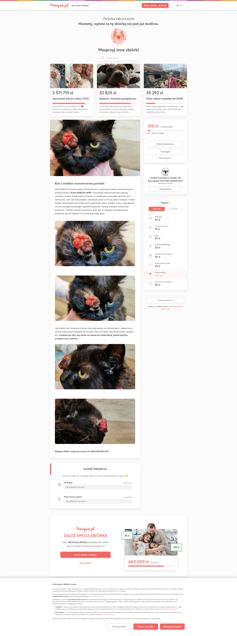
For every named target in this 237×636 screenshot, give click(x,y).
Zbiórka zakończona (165, 144)
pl (178, 5)
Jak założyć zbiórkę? (80, 5)
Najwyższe (173, 209)
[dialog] (118, 607)
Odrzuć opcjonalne (146, 626)
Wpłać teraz (159, 275)
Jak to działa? (85, 563)
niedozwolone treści (175, 306)
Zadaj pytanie (165, 189)
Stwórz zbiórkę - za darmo (155, 5)
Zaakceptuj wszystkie (172, 626)
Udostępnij (165, 151)
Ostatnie (157, 209)
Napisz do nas (165, 309)
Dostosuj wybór (119, 626)
